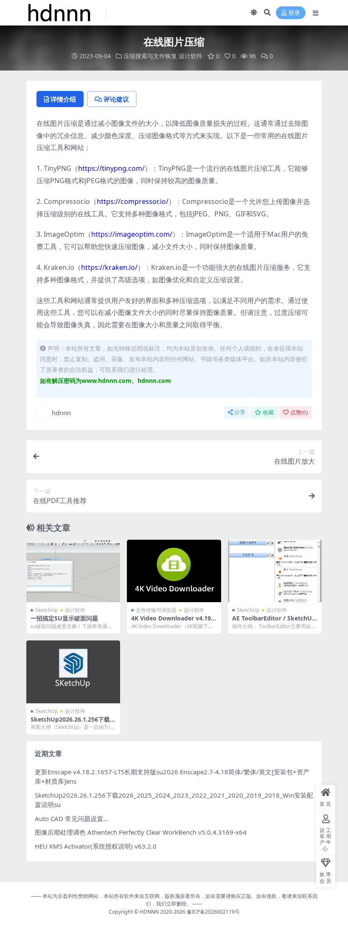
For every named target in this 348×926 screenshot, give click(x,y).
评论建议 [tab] (116, 99)
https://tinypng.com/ (111, 168)
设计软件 (190, 56)
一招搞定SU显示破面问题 (64, 618)
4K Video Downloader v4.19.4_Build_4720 (173, 621)
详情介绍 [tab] (63, 99)
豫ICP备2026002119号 (212, 911)
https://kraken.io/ (109, 267)
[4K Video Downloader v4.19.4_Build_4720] (174, 571)
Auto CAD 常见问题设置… (71, 818)
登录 (294, 13)
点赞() (299, 412)
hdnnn (61, 412)
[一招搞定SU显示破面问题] (73, 571)
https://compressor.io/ (132, 201)
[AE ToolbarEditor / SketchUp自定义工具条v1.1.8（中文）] (275, 571)
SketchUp (46, 610)
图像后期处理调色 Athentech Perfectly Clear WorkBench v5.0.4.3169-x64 (141, 832)
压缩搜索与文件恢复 (150, 56)
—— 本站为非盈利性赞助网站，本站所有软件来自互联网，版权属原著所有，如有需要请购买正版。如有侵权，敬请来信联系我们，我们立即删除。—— (174, 899)
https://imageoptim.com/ (131, 234)
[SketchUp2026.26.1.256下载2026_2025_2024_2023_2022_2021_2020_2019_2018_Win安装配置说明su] (73, 671)
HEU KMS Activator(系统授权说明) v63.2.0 (96, 846)
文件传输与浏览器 (156, 610)
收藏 (268, 412)
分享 (239, 412)
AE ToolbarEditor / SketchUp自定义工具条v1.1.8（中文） (274, 621)
